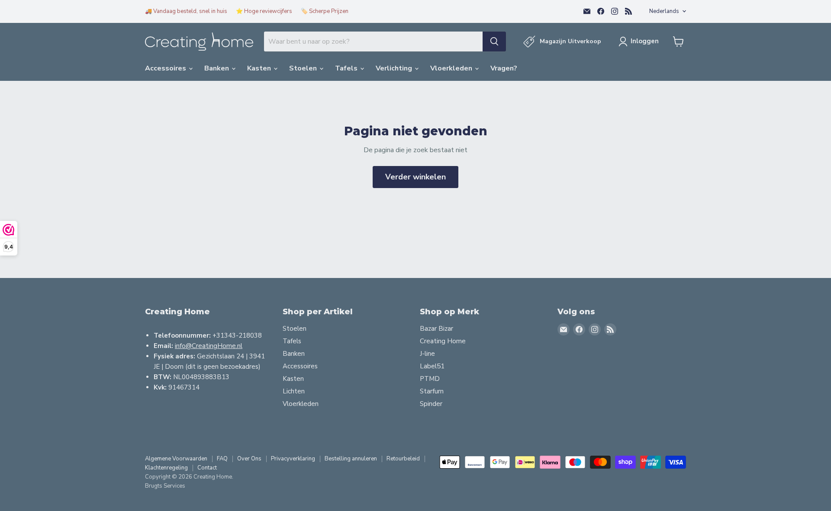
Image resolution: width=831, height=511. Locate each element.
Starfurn (432, 391)
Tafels (347, 68)
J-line (427, 353)
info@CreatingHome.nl (208, 346)
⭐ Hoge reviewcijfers (264, 11)
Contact (207, 468)
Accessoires (166, 68)
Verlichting (395, 68)
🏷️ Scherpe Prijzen (324, 11)
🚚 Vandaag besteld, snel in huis (186, 11)
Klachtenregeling (166, 468)
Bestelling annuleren (351, 459)
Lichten (294, 391)
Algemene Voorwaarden (176, 459)
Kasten (260, 68)
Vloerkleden (452, 68)
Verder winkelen (415, 177)
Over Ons (249, 459)
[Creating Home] (199, 41)
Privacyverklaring (293, 459)
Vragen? (503, 68)
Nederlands (664, 11)
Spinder (431, 403)
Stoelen (304, 68)
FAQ (222, 459)
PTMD (430, 378)
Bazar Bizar (436, 328)
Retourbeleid (403, 459)
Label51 (432, 366)
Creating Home (443, 341)
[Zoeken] (494, 41)
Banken (217, 68)
